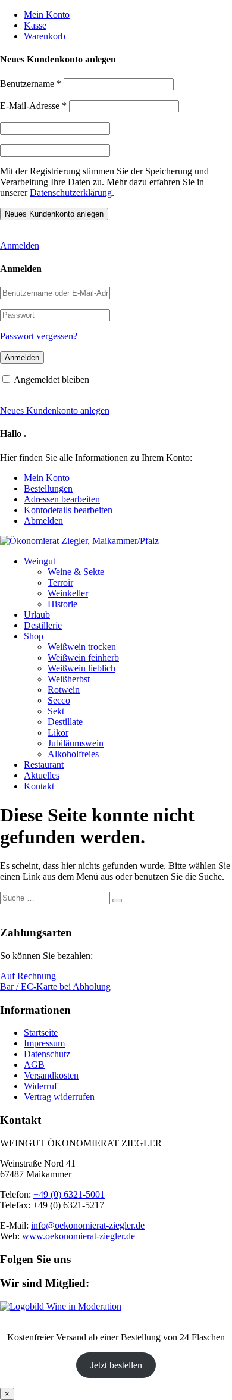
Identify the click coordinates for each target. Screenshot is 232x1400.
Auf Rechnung (28, 976)
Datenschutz (47, 1054)
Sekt (56, 711)
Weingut (39, 561)
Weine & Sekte (76, 572)
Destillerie (43, 625)
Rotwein (64, 690)
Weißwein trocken (82, 647)
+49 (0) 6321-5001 (69, 1194)
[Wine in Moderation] (60, 1306)
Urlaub (37, 615)
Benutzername (30, 84)
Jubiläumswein (76, 743)
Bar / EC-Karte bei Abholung (55, 987)
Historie (62, 604)
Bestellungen (48, 488)
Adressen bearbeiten (62, 499)
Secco (59, 700)
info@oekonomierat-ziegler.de (88, 1225)
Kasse (35, 25)
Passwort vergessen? (38, 336)
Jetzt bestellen (116, 1365)
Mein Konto (47, 15)
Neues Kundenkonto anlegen (54, 410)
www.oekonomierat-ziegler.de (78, 1236)
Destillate (65, 722)
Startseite (41, 1032)
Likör (58, 732)
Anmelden (19, 245)
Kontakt (39, 786)
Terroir (60, 582)
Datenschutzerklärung (71, 193)
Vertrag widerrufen (59, 1097)
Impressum (44, 1043)
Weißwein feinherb (83, 657)
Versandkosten (51, 1075)
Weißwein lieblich (81, 668)
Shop (33, 636)
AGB (34, 1065)
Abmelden (43, 520)
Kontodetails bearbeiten (68, 510)
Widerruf (40, 1086)
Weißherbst (69, 679)
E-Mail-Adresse (33, 106)
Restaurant (44, 765)
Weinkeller (68, 593)
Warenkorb (44, 36)
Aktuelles (41, 775)
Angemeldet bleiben (51, 379)
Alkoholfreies (73, 754)
